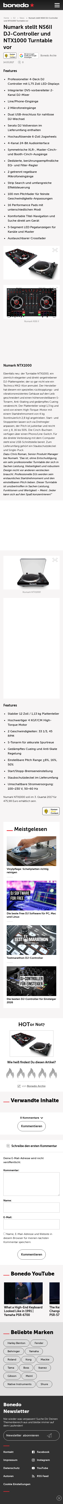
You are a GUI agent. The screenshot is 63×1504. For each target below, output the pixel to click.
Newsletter (22, 1435)
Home (6, 18)
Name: (7, 1200)
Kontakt (8, 1452)
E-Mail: (7, 1217)
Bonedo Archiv (48, 55)
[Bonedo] (18, 5)
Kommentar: (11, 1170)
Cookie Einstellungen (16, 1484)
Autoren (8, 1476)
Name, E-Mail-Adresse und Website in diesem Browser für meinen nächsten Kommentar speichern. (27, 1238)
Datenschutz (11, 1468)
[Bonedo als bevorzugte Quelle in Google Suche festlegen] (28, 56)
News (22, 18)
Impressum (10, 1460)
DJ (14, 18)
